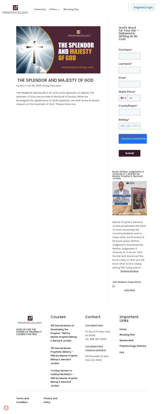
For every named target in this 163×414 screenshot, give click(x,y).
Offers (53, 9)
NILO (22, 85)
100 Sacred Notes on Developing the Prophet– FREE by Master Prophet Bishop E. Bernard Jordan (64, 333)
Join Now (129, 290)
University (40, 9)
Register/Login (143, 7)
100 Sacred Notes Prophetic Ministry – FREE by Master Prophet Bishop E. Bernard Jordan (64, 356)
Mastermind (126, 340)
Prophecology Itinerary (133, 346)
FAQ (122, 352)
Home (123, 329)
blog (46, 85)
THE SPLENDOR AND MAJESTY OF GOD (54, 80)
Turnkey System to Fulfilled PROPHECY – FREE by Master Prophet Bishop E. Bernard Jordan (64, 378)
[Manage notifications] (6, 407)
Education (55, 85)
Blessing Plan (71, 9)
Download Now (129, 271)
